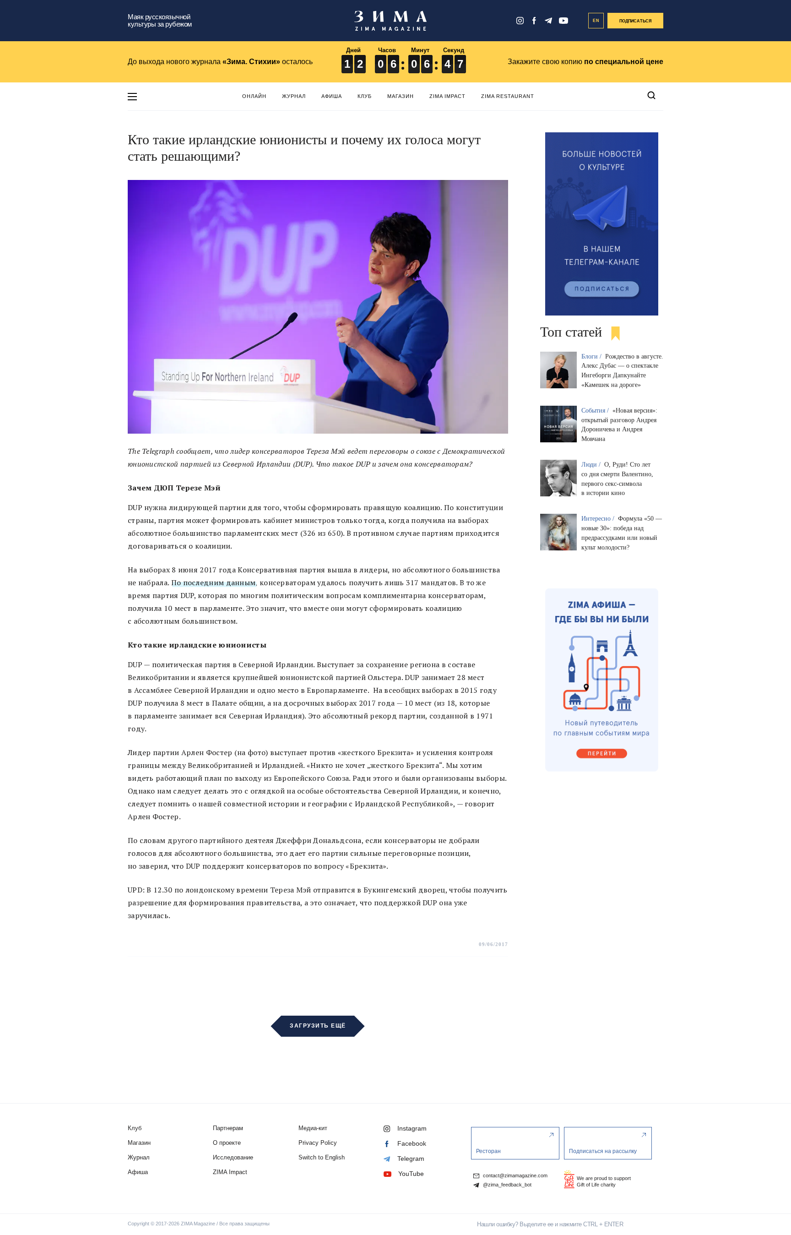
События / (596, 410)
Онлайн (254, 96)
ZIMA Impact (447, 96)
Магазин (400, 96)
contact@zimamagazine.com (514, 1175)
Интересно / (598, 518)
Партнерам (228, 1128)
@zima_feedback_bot (506, 1184)
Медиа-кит (312, 1128)
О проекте (227, 1142)
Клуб (365, 96)
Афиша (331, 96)
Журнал (294, 96)
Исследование (233, 1157)
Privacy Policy (317, 1142)
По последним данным (213, 582)
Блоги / (592, 356)
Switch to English (321, 1157)
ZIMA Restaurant (507, 96)
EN (596, 20)
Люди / (591, 464)
